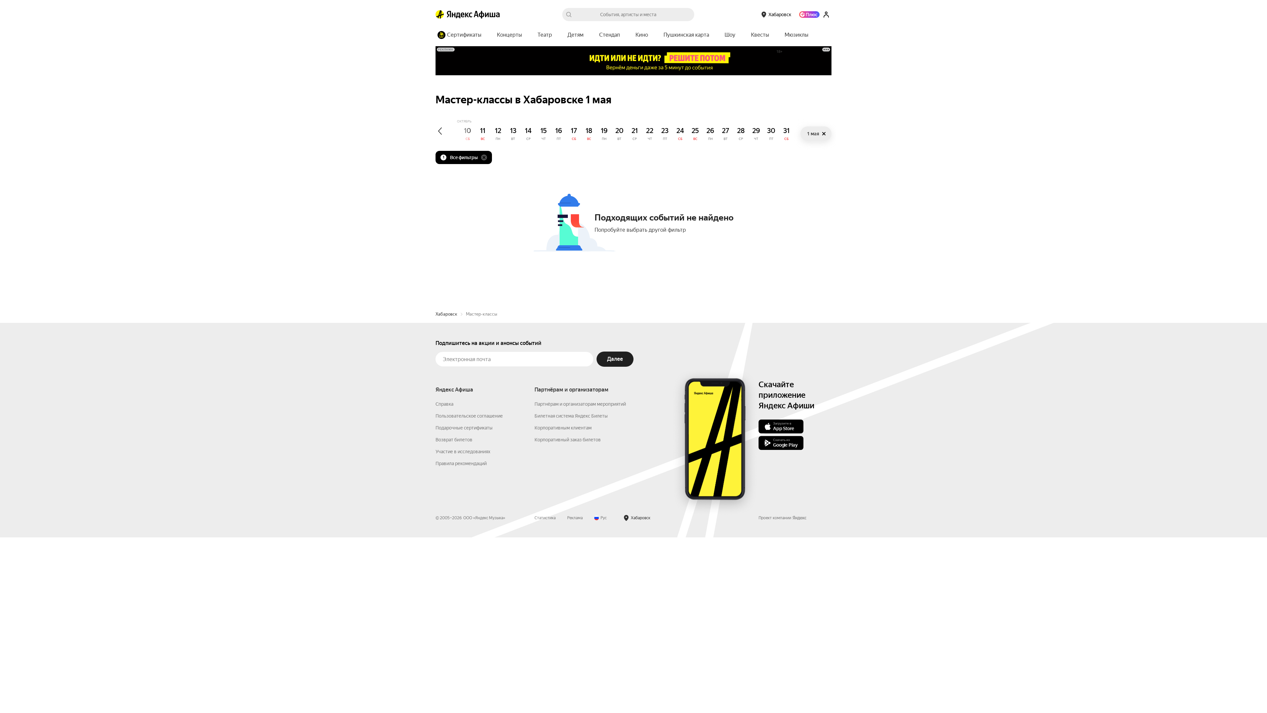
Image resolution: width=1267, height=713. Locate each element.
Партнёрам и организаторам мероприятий (580, 404)
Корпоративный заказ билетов (568, 439)
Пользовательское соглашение (469, 416)
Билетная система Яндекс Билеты (571, 416)
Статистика (545, 518)
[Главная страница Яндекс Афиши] (440, 14)
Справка (444, 404)
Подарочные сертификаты (464, 427)
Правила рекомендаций (461, 463)
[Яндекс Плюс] (809, 14)
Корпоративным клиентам (563, 427)
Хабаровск (446, 314)
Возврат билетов (454, 439)
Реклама (575, 518)
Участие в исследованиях (463, 451)
